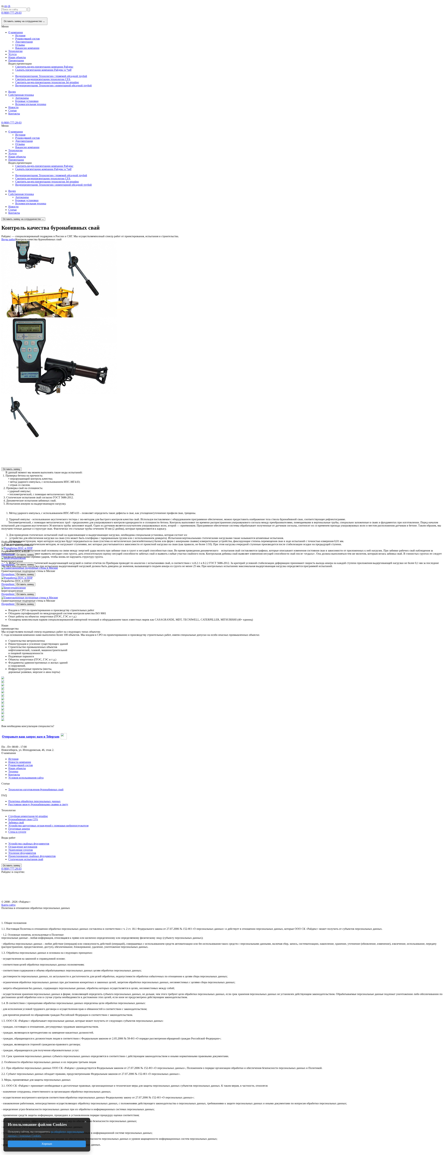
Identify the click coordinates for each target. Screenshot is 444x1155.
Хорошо (47, 1143)
